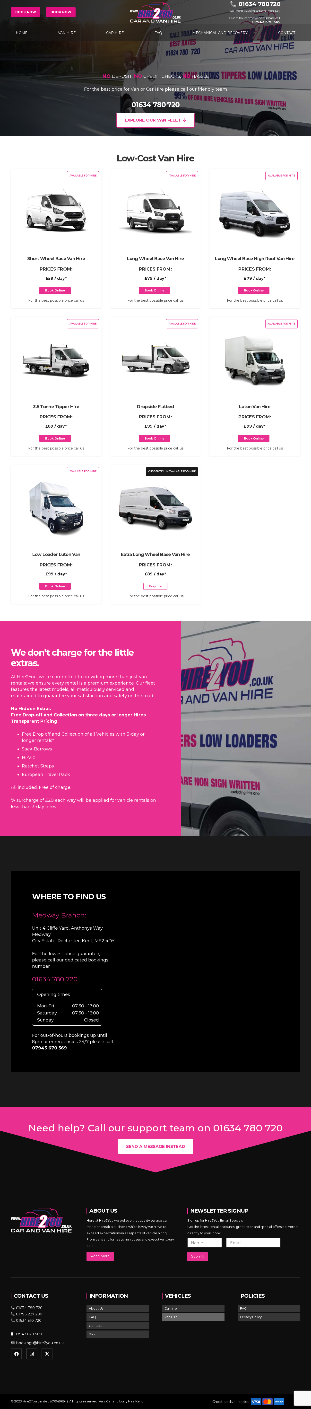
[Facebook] (16, 1353)
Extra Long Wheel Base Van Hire (155, 554)
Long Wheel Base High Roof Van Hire (255, 258)
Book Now (25, 12)
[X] (47, 1353)
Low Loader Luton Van (56, 554)
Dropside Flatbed (155, 406)
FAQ (92, 1317)
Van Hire (171, 1317)
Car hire (170, 1308)
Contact (95, 1326)
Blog (92, 1334)
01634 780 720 (155, 104)
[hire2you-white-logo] (155, 12)
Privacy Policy (251, 1317)
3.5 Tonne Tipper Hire (56, 406)
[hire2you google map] (214, 971)
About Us (96, 1308)
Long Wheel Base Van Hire (155, 258)
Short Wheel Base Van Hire (56, 258)
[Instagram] (31, 1353)
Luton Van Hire (255, 406)
